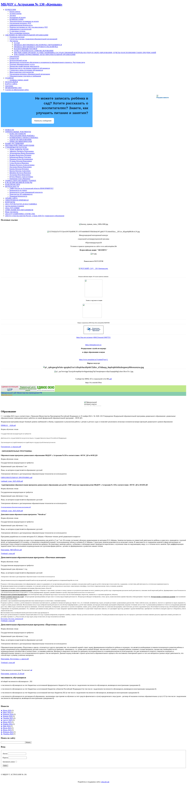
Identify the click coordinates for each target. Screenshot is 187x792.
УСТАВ (17, 43)
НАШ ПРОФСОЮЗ (12, 184)
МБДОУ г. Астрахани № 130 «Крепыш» (31, 4)
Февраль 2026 (8, 714)
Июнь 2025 (7, 722)
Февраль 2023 (8, 732)
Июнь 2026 (7, 710)
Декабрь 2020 (8, 734)
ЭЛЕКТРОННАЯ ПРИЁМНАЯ (17, 200)
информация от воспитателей (20, 29)
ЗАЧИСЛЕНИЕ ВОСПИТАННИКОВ (19, 210)
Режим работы (15, 11)
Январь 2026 (8, 716)
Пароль (5, 758)
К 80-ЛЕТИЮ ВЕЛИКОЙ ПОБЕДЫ (18, 182)
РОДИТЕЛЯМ (10, 10)
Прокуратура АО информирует (21, 194)
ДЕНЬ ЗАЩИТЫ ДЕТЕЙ (19, 149)
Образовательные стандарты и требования (25, 76)
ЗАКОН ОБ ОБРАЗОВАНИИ (20, 139)
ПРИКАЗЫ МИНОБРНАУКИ (21, 141)
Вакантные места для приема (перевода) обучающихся (30, 68)
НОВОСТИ (9, 130)
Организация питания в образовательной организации (30, 74)
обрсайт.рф (105, 782)
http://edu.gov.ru (6, 395)
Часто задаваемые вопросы (19, 33)
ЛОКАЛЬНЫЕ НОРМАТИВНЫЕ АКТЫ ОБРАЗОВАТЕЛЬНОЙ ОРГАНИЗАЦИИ (44, 54)
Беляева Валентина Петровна (20, 155)
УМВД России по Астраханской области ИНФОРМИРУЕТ (31, 188)
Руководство (14, 58)
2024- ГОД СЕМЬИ (12, 208)
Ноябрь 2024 (8, 724)
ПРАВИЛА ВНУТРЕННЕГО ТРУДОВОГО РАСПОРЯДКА (36, 47)
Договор (13, 15)
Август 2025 (8, 720)
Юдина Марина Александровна (21, 177)
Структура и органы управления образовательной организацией (33, 39)
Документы (14, 41)
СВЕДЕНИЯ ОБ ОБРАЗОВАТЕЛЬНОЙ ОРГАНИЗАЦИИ (26, 35)
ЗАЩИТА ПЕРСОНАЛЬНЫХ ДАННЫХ (20, 180)
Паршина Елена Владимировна (21, 159)
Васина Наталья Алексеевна (20, 171)
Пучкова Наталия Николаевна (21, 161)
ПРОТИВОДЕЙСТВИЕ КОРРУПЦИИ (19, 145)
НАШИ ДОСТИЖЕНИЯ (14, 143)
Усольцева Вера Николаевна (20, 175)
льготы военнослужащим (14, 206)
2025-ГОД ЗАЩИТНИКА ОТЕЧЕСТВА (20, 214)
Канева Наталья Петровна (19, 169)
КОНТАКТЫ (10, 202)
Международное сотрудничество (22, 72)
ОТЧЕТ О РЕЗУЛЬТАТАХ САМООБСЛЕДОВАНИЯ (33, 51)
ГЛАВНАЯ (9, 78)
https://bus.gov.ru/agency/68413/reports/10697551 (93, 337)
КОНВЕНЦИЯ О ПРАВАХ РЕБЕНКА (24, 137)
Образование (14, 56)
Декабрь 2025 (8, 718)
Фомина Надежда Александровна (22, 165)
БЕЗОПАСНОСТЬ (12, 186)
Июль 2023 (7, 728)
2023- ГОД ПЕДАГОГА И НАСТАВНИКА (21, 204)
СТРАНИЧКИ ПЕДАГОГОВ (16, 147)
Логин (5, 754)
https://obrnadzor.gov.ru (93, 345)
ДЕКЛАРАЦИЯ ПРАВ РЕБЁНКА (22, 136)
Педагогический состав (18, 60)
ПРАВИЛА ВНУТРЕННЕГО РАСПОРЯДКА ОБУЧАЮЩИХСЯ (38, 45)
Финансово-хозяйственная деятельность (24, 66)
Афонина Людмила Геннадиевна (22, 151)
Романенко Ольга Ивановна (20, 179)
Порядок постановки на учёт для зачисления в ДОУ (29, 27)
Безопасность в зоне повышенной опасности (26, 192)
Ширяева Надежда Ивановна (20, 173)
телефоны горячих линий (19, 80)
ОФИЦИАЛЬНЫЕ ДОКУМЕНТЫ (18, 132)
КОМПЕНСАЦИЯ (16, 19)
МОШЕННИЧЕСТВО (13, 88)
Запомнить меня (9, 762)
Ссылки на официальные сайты (17, 90)
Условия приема (15, 13)
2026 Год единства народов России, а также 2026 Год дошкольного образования (34, 216)
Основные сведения (17, 37)
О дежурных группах (17, 31)
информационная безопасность (21, 25)
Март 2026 (7, 712)
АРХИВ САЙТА (11, 198)
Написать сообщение (43, 121)
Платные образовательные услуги (22, 64)
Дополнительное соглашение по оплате (24, 21)
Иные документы (11, 212)
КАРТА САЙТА (11, 84)
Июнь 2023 (7, 730)
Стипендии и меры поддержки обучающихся (26, 70)
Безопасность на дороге (18, 190)
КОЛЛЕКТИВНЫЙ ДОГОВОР (25, 49)
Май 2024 (7, 726)
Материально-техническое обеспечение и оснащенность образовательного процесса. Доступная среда (47, 62)
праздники (9, 86)
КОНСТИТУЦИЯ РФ (18, 134)
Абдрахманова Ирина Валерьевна (22, 153)
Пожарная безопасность (18, 196)
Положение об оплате (18, 17)
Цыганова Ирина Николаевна (21, 167)
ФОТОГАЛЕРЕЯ (11, 82)
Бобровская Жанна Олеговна (20, 157)
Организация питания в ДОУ (20, 23)
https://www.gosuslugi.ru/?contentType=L (93, 359)
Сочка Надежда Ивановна (19, 163)
